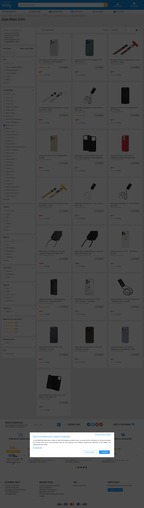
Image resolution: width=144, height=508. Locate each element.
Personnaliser (89, 452)
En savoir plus (37, 448)
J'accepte (104, 452)
